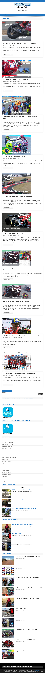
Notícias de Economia (7, 474)
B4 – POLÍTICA (5, 459)
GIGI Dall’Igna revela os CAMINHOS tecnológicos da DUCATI (29, 587)
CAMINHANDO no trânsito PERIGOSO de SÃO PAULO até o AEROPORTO (25, 489)
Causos (4, 463)
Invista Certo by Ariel (7, 472)
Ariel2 (12, 337)
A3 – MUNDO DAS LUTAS (7, 446)
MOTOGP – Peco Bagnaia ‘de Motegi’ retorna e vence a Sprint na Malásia (22, 335)
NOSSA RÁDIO (20, 671)
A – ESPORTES (6, 440)
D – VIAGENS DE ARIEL (7, 465)
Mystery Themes (36, 670)
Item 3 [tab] (23, 487)
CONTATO (41, 671)
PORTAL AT (5, 476)
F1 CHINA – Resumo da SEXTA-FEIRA (13, 233)
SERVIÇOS (5, 478)
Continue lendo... (8, 54)
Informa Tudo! (22, 7)
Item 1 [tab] (21, 487)
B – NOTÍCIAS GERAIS (7, 450)
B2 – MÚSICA (5, 455)
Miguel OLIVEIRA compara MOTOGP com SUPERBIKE (27, 577)
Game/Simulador (6, 470)
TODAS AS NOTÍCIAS (8, 671)
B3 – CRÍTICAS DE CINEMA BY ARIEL (9, 457)
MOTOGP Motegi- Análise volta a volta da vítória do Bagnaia (19, 373)
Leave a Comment (17, 45)
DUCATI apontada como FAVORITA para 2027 (20, 533)
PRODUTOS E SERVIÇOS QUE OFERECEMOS (31, 671)
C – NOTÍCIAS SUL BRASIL (8, 461)
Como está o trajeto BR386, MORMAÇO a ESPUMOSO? (28, 556)
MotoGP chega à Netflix (21, 608)
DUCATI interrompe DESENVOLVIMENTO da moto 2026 (27, 598)
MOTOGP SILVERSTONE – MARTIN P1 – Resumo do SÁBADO (19, 43)
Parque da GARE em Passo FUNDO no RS (19, 499)
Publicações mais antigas (7, 390)
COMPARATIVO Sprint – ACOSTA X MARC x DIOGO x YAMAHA (19, 268)
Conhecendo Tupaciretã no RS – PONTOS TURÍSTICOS (22, 508)
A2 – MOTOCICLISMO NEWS (8, 444)
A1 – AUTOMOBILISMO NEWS (8, 442)
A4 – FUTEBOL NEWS (7, 448)
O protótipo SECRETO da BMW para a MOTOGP (26, 619)
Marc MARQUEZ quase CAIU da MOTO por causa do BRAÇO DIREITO (24, 542)
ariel (11, 45)
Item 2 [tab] (22, 487)
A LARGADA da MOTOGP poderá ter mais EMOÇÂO (21, 524)
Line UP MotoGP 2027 (20, 567)
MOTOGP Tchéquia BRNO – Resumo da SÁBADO (16, 79)
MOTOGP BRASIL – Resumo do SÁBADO (14, 156)
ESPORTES (15, 671)
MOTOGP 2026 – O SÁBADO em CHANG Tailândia (16, 301)
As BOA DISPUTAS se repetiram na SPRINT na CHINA (17, 196)
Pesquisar (4, 392)
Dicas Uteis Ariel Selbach (7, 468)
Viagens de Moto (6, 481)
